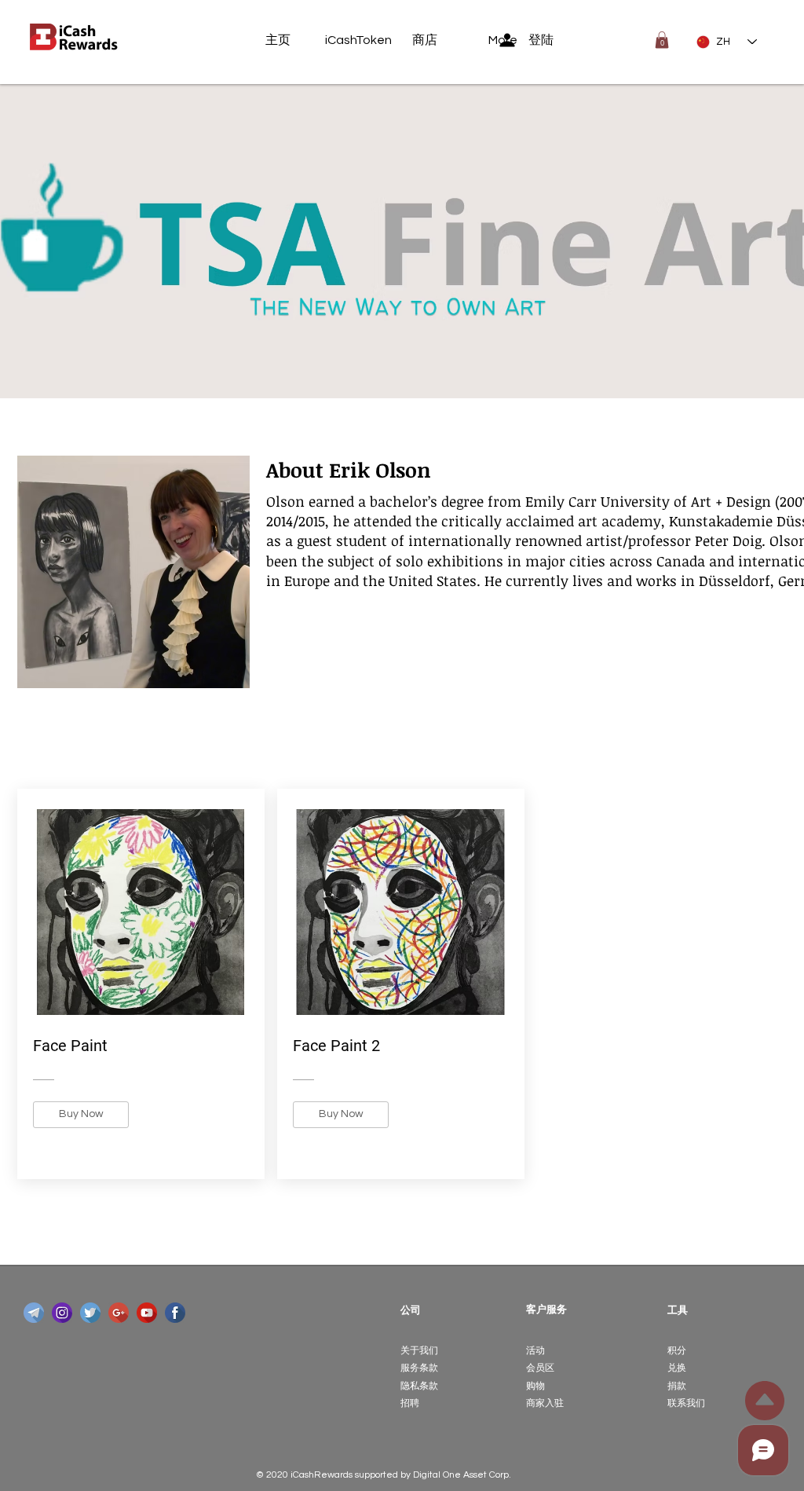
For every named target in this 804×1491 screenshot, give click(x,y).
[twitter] (90, 1312)
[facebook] (175, 1312)
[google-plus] (118, 1312)
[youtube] (147, 1312)
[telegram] (34, 1312)
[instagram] (62, 1312)
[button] (662, 40)
